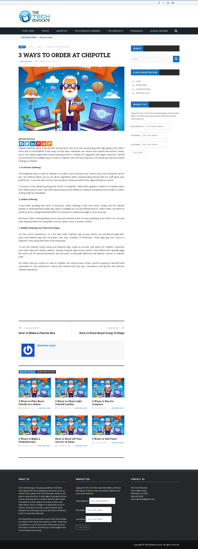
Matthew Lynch (26, 61)
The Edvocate (115, 30)
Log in (138, 81)
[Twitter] (27, 143)
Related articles (27, 372)
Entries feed (141, 85)
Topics (45, 30)
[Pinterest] (38, 143)
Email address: (137, 126)
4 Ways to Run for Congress (103, 403)
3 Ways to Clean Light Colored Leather (68, 403)
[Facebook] (21, 143)
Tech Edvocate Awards (87, 30)
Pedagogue (136, 30)
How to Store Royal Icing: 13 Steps (101, 333)
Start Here (28, 30)
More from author (46, 372)
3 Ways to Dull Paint (104, 438)
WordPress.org (142, 93)
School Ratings (159, 30)
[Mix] (49, 143)
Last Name (135, 144)
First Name (135, 135)
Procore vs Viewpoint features (54, 37)
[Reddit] (44, 143)
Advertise (61, 30)
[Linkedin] (32, 143)
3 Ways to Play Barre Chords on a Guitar (31, 403)
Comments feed (143, 89)
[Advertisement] (71, 294)
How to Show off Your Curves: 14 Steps (68, 440)
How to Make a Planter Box (37, 333)
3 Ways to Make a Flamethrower (29, 440)
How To (22, 47)
